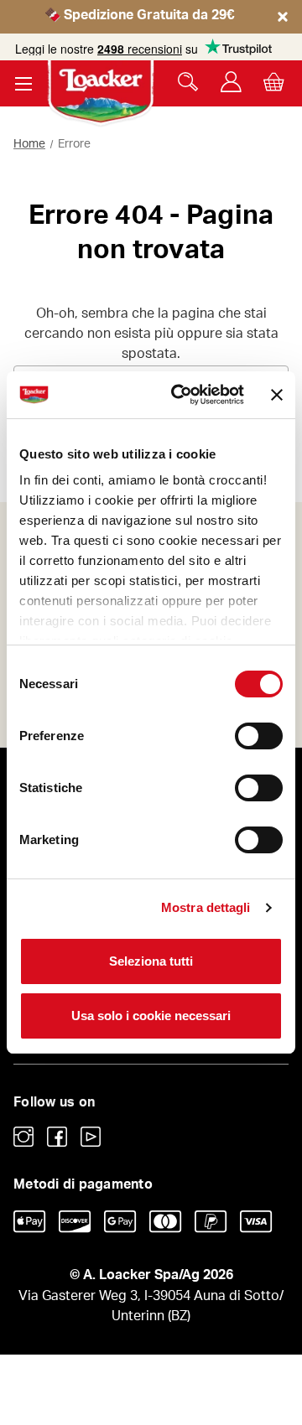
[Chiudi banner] (277, 395)
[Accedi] (231, 81)
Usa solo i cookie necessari (151, 1015)
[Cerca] (188, 81)
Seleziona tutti (151, 961)
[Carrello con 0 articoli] (273, 81)
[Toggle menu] (23, 83)
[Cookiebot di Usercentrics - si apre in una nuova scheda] (180, 395)
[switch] (259, 736)
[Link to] (23, 1137)
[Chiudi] (283, 32)
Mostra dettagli (206, 907)
